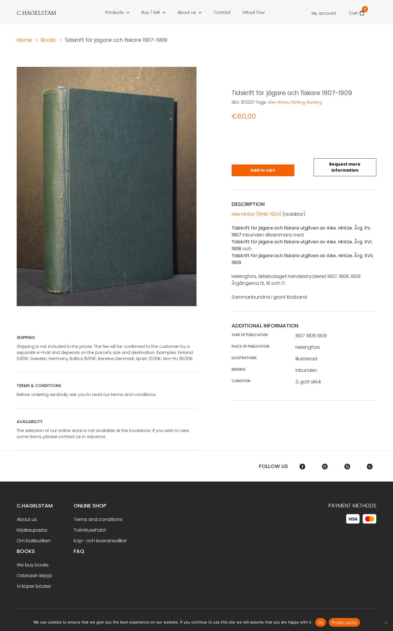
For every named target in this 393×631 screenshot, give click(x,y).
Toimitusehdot (90, 530)
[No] (386, 622)
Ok (320, 622)
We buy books (33, 565)
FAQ (79, 551)
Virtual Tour (253, 12)
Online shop (90, 505)
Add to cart (263, 170)
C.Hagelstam (35, 505)
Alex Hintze (278, 102)
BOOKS (26, 551)
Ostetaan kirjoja (34, 575)
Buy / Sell (151, 12)
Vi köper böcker (34, 586)
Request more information (344, 167)
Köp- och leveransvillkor (100, 540)
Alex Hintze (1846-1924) (256, 214)
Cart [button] (357, 11)
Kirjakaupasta (32, 530)
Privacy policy (344, 622)
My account (324, 13)
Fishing (298, 102)
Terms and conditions (98, 519)
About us (187, 12)
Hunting (314, 102)
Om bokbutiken (34, 540)
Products (114, 12)
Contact (222, 12)
